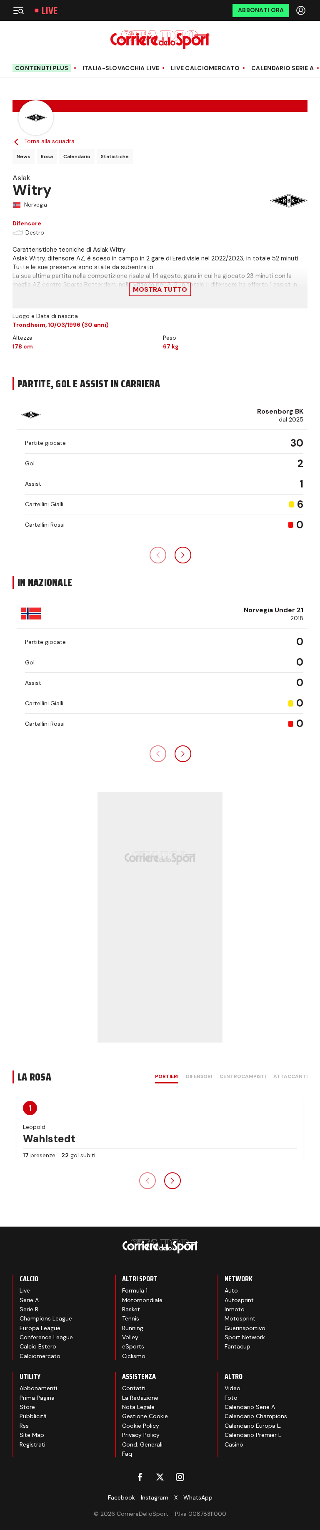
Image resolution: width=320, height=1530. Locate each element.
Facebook (121, 1497)
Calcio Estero (38, 1346)
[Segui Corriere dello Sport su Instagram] (180, 1477)
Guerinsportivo (245, 1328)
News (23, 156)
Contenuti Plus (41, 68)
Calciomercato (40, 1356)
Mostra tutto (160, 289)
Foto (231, 1397)
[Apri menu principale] (18, 10)
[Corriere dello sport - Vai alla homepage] (159, 39)
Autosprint (239, 1300)
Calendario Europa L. (253, 1425)
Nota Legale (138, 1407)
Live (50, 10)
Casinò (234, 1444)
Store (27, 1407)
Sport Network (245, 1337)
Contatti (133, 1388)
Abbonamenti (38, 1388)
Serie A (29, 1300)
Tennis (130, 1318)
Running (132, 1328)
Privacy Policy (141, 1435)
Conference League (46, 1337)
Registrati (32, 1444)
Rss (24, 1425)
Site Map (32, 1435)
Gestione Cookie (145, 1416)
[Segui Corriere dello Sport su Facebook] (140, 1477)
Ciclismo (133, 1356)
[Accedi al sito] (302, 10)
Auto (231, 1290)
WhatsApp (197, 1497)
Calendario (76, 156)
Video (232, 1388)
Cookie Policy (140, 1425)
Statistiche (115, 156)
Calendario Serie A (282, 68)
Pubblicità (33, 1416)
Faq (127, 1453)
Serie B (29, 1309)
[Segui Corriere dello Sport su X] (160, 1477)
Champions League (46, 1318)
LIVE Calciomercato (205, 68)
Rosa (47, 156)
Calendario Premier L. (253, 1435)
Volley (130, 1337)
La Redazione (140, 1397)
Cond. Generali (142, 1444)
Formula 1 (135, 1290)
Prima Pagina (37, 1397)
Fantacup (237, 1346)
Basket (131, 1309)
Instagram (154, 1497)
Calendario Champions (256, 1416)
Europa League (40, 1328)
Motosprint (240, 1318)
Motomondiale (142, 1300)
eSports (133, 1346)
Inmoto (235, 1309)
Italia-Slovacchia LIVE (120, 68)
